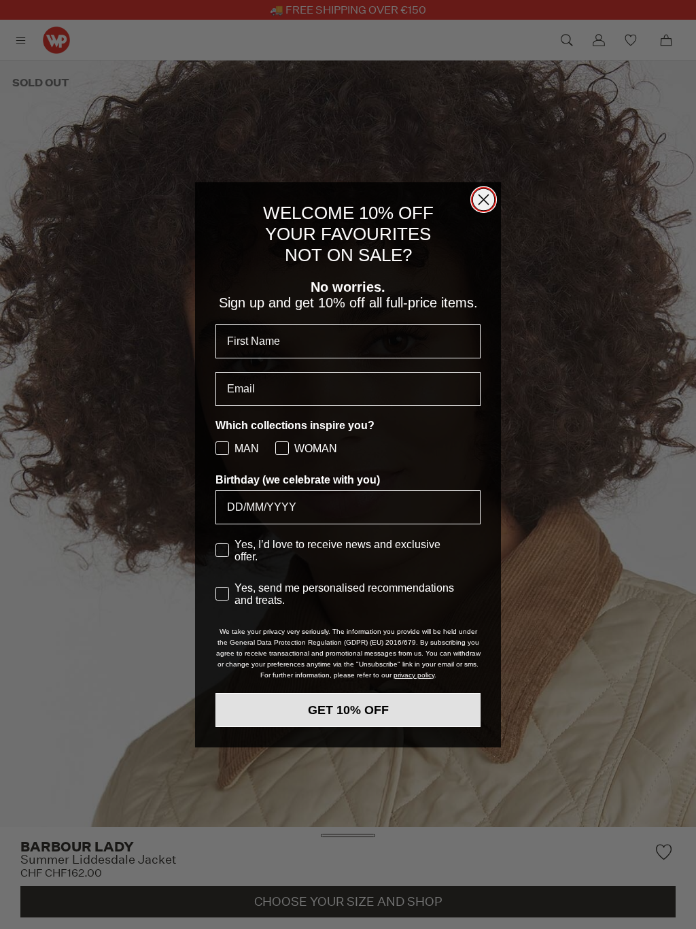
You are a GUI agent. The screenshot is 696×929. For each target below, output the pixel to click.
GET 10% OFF (348, 710)
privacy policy (414, 675)
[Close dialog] (483, 200)
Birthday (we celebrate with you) (297, 480)
